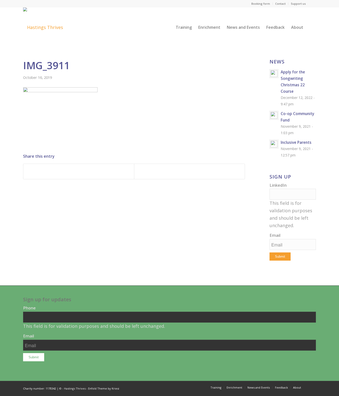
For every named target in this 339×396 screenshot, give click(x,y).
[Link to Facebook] (312, 3)
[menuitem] (261, 3)
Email (275, 235)
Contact (280, 3)
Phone (29, 308)
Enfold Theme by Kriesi (103, 388)
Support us (298, 3)
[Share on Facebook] (78, 171)
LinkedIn (278, 185)
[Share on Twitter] (189, 171)
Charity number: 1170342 (39, 388)
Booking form (260, 3)
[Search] (311, 27)
